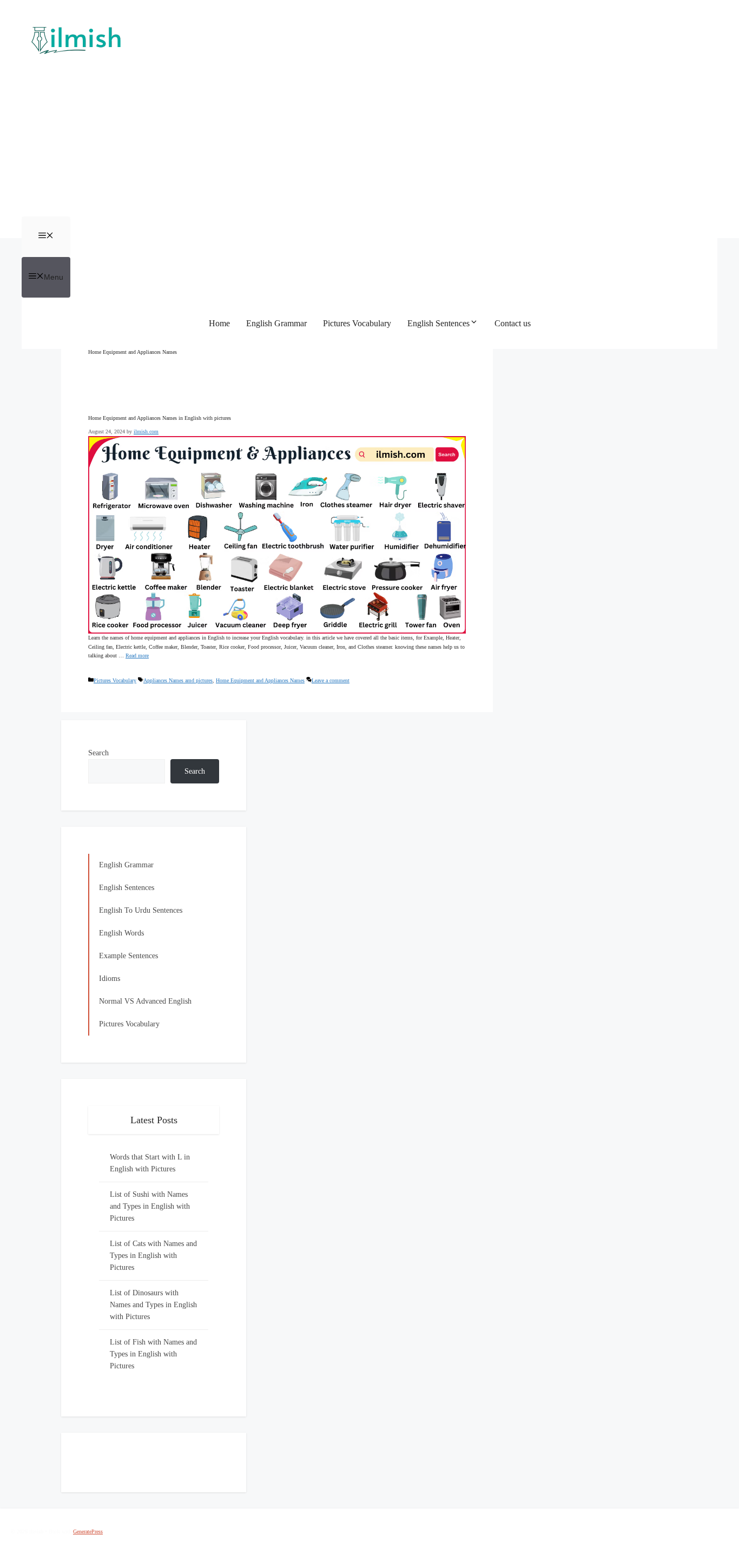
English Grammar (276, 323)
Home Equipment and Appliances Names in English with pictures (159, 418)
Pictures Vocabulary (357, 323)
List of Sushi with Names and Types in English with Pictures (150, 1206)
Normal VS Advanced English (145, 1001)
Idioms (109, 978)
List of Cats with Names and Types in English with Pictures (153, 1255)
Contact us (512, 323)
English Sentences (438, 323)
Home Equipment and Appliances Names (260, 680)
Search (98, 753)
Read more (137, 655)
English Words (121, 933)
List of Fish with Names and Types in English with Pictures (153, 1354)
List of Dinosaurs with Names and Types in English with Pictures (153, 1305)
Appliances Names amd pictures (178, 680)
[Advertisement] (369, 135)
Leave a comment (330, 680)
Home (219, 323)
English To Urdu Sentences (140, 910)
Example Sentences (128, 956)
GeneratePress (88, 1531)
